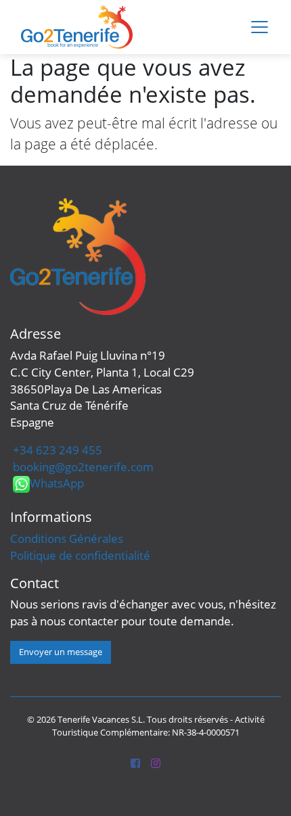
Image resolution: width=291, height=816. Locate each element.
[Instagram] (156, 763)
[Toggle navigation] (259, 27)
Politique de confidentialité (80, 555)
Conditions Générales (66, 538)
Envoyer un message (60, 652)
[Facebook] (135, 763)
